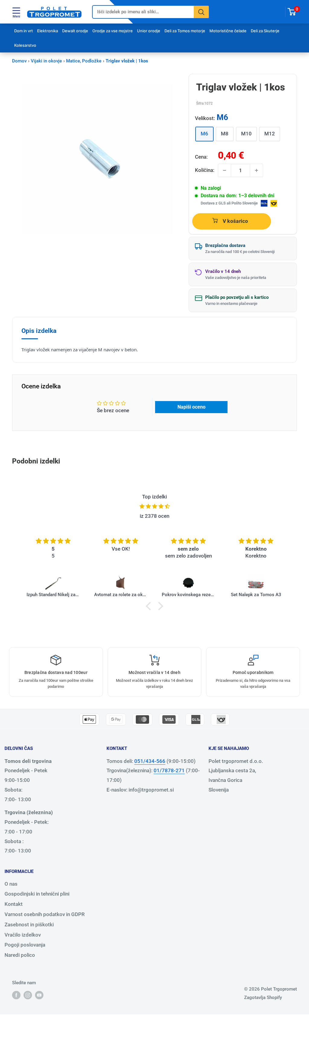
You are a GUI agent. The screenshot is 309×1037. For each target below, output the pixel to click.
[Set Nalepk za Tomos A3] (255, 583)
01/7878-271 (169, 770)
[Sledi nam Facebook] (16, 995)
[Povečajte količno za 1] (256, 170)
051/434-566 (149, 761)
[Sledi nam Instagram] (28, 995)
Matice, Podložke (83, 61)
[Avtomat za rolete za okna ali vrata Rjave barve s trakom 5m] (120, 583)
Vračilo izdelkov (23, 935)
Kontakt (14, 904)
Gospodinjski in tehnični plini (37, 894)
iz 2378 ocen (154, 516)
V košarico (235, 221)
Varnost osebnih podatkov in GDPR (45, 914)
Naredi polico (20, 955)
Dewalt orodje (75, 30)
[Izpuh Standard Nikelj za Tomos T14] (53, 583)
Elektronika (47, 30)
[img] (154, 506)
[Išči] (201, 12)
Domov (19, 61)
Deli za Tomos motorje (184, 30)
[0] (292, 11)
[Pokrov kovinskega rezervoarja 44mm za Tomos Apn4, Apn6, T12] (188, 583)
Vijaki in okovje (46, 61)
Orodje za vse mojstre (112, 30)
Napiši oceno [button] (191, 407)
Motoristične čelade (228, 30)
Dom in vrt (23, 30)
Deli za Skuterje (265, 30)
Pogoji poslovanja (25, 945)
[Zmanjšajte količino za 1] (224, 170)
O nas (11, 884)
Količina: (204, 170)
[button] (150, 606)
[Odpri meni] (16, 11)
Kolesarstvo (25, 45)
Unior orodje (148, 30)
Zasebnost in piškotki (29, 925)
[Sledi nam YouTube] (39, 995)
